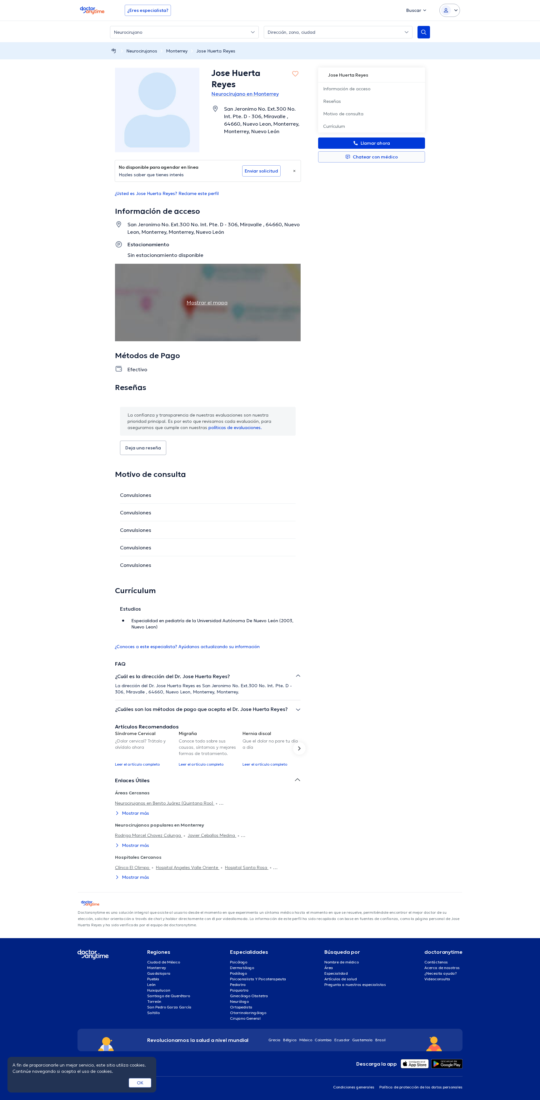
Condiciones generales (353, 1087)
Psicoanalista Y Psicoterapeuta (258, 979)
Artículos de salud (340, 979)
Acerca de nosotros (442, 967)
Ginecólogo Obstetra (249, 995)
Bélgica (290, 1040)
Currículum (334, 126)
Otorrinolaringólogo (248, 1012)
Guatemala (362, 1040)
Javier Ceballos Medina (212, 835)
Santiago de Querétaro (168, 995)
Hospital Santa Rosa (246, 867)
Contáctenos (436, 962)
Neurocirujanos (141, 51)
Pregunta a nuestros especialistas (355, 984)
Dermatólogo (242, 967)
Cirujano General (245, 1018)
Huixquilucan (158, 990)
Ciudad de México (163, 962)
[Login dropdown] (449, 10)
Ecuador (342, 1040)
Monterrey (177, 51)
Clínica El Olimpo (132, 867)
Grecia (274, 1040)
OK (140, 1083)
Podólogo (238, 973)
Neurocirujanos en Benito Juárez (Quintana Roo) (164, 803)
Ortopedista (241, 1007)
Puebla (153, 979)
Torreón (154, 1001)
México (305, 1040)
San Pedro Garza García (169, 1007)
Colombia (323, 1040)
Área (328, 967)
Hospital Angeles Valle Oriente (187, 867)
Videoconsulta (437, 979)
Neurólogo (239, 1001)
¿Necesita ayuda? (440, 973)
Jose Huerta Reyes (215, 51)
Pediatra (238, 984)
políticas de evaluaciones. (235, 427)
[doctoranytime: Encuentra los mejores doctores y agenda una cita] (114, 50)
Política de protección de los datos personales (420, 1087)
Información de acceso (347, 89)
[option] (144, 748)
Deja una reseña (143, 448)
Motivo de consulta (343, 114)
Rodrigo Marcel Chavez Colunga (148, 835)
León (151, 984)
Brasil (380, 1040)
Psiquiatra (239, 990)
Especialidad (336, 973)
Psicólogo (238, 962)
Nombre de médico (341, 962)
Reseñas (332, 101)
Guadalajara (159, 973)
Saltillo (153, 1012)
